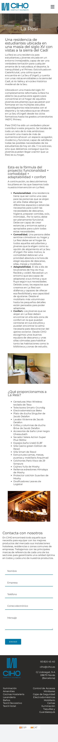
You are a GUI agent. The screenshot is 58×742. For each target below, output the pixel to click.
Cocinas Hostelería (13, 694)
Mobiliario (49, 700)
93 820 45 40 (47, 661)
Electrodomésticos (44, 697)
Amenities (9, 691)
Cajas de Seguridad (44, 694)
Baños (6, 700)
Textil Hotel (9, 706)
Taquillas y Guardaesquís (47, 710)
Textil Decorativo (12, 703)
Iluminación (10, 688)
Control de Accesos (44, 688)
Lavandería (9, 697)
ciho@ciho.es (47, 667)
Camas (51, 703)
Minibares (49, 691)
